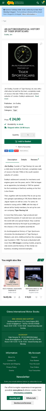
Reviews (35, 159)
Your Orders (34, 367)
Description (12, 160)
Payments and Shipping (11, 364)
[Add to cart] (19, 297)
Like (6, 150)
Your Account (34, 364)
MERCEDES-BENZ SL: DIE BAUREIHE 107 (34, 289)
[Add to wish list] (15, 297)
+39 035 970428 (33, 324)
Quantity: (15, 135)
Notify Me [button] (7, 297)
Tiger (15, 110)
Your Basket (34, 360)
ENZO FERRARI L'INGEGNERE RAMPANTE (12, 289)
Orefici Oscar (12, 292)
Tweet (11, 150)
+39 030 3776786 (34, 339)
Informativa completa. (23, 393)
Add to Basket (24, 141)
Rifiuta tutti (31, 398)
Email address (24, 150)
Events (11, 371)
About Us (11, 357)
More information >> (29, 14)
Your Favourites (34, 371)
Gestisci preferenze (22, 403)
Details (24, 160)
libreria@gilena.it (16, 339)
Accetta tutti (14, 398)
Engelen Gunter (34, 292)
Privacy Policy (11, 367)
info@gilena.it (16, 324)
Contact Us (11, 360)
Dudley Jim (8, 35)
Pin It (16, 150)
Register (34, 357)
